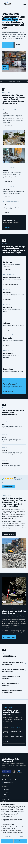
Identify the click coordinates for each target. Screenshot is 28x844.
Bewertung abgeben (8, 486)
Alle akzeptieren (7, 841)
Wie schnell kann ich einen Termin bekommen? (11, 677)
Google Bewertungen (8, 782)
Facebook (14, 779)
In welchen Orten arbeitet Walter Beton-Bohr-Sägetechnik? (12, 663)
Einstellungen (8, 836)
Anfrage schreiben (18, 45)
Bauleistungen (5, 789)
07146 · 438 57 (7, 45)
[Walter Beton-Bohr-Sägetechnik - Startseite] (7, 4)
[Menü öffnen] (24, 4)
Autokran (4, 794)
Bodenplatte (5, 797)
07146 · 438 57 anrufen (9, 637)
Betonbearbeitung (6, 792)
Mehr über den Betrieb (8, 534)
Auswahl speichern (20, 841)
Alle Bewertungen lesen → (9, 482)
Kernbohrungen (6, 799)
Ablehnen (21, 836)
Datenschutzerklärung (6, 816)
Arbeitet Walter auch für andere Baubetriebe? (10, 684)
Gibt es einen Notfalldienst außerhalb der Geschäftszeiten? (12, 691)
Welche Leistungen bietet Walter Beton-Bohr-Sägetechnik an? (13, 670)
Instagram (6, 779)
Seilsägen (4, 801)
